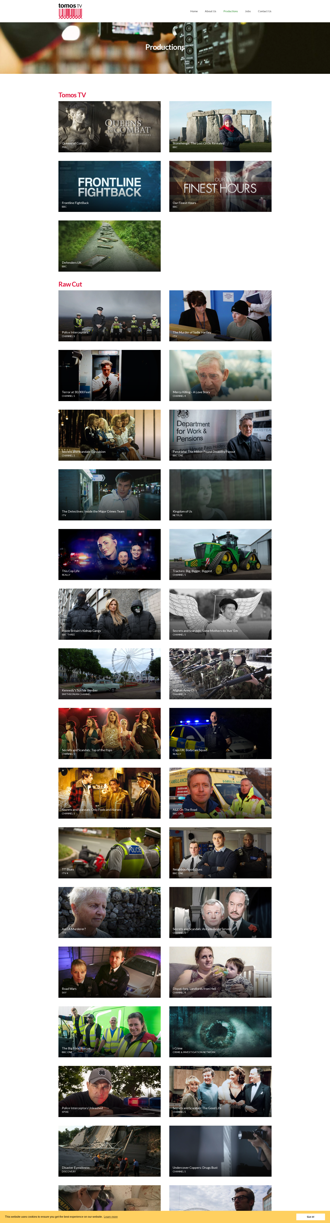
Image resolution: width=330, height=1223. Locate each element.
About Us (210, 11)
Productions (230, 11)
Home (194, 11)
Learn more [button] (111, 1216)
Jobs (248, 11)
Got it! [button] (310, 1216)
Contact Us (264, 11)
